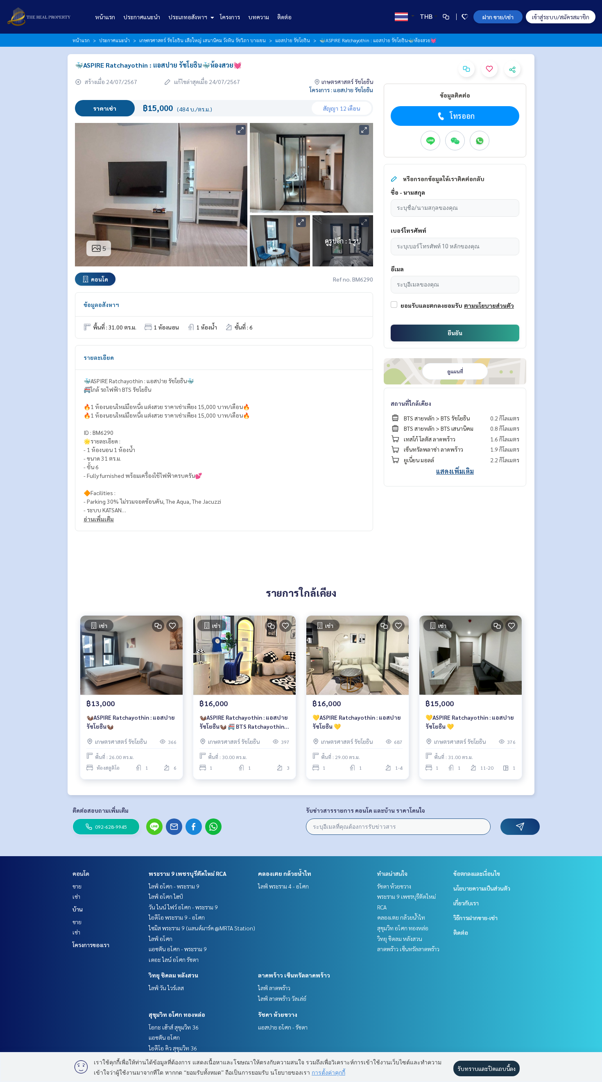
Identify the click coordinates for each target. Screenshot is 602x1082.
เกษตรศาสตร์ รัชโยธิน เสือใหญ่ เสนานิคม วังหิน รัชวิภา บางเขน (202, 40)
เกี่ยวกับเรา (466, 903)
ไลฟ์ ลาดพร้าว (274, 987)
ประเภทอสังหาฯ (188, 16)
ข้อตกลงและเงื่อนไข (476, 873)
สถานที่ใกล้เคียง (411, 403)
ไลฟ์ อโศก (160, 938)
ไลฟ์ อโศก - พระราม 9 (174, 886)
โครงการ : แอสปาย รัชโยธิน (341, 89)
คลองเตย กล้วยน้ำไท (284, 873)
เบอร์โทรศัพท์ (408, 230)
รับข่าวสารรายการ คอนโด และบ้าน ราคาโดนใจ (365, 810)
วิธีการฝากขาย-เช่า (475, 917)
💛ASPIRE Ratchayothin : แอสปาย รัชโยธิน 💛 (356, 722)
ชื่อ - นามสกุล (408, 192)
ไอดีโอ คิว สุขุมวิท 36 (173, 1048)
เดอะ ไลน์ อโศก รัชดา (174, 959)
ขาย (76, 886)
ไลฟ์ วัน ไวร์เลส (166, 987)
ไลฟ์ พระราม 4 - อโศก (283, 886)
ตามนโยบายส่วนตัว (489, 305)
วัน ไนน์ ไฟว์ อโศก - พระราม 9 (183, 907)
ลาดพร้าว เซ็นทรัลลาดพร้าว (294, 975)
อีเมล (397, 269)
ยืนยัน (455, 332)
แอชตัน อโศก (164, 1037)
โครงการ (230, 16)
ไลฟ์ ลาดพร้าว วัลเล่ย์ (282, 998)
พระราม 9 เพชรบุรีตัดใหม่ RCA (187, 873)
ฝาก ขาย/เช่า (498, 16)
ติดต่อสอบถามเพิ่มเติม (100, 810)
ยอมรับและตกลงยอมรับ (431, 305)
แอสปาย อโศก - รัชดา (283, 1027)
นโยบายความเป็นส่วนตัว (481, 888)
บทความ (258, 16)
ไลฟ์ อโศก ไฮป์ (166, 896)
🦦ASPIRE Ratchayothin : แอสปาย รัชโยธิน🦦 (130, 722)
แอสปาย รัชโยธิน (292, 40)
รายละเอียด (99, 357)
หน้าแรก (105, 16)
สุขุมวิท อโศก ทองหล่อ (177, 1014)
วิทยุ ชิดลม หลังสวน (173, 975)
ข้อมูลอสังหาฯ (101, 304)
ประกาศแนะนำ (141, 16)
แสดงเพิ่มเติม (455, 471)
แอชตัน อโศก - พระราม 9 (178, 948)
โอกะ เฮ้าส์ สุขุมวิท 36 (174, 1027)
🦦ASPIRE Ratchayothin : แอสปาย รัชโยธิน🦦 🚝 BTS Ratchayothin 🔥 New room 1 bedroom (243, 722)
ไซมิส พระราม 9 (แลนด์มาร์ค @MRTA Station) (202, 928)
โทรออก (462, 115)
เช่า (76, 896)
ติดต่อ (284, 16)
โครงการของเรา (90, 944)
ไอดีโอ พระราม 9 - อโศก (177, 917)
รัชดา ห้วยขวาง (277, 1014)
